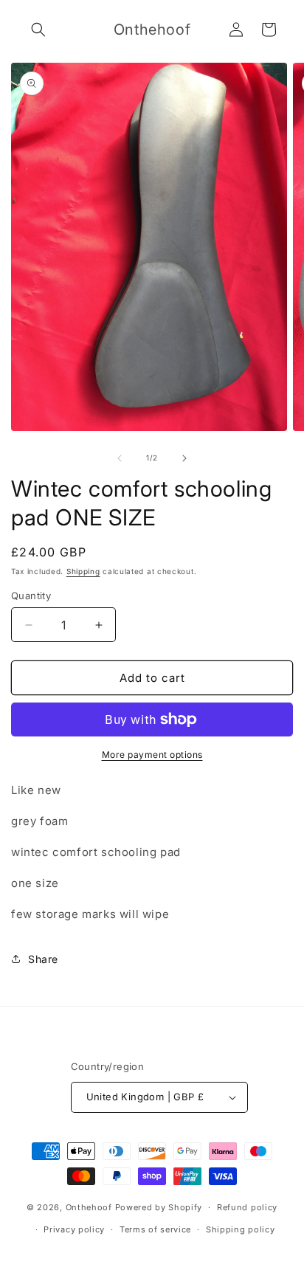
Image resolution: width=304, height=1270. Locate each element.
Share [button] (43, 959)
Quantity (31, 595)
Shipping (83, 571)
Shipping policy (240, 1229)
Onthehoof (89, 1207)
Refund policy (247, 1207)
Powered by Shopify (159, 1207)
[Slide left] (119, 458)
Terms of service (155, 1229)
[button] (38, 29)
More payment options (152, 754)
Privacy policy (74, 1229)
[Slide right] (184, 458)
